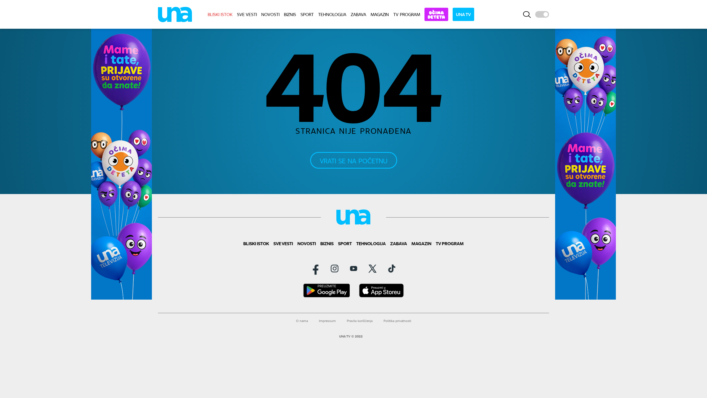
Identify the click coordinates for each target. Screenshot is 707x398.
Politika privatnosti (397, 321)
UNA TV (463, 14)
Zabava (358, 14)
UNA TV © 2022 (351, 336)
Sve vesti (247, 14)
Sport (307, 14)
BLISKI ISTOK (220, 14)
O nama (302, 321)
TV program (406, 14)
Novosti (270, 14)
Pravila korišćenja (360, 321)
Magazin (380, 14)
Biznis (290, 14)
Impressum (327, 321)
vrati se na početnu (353, 160)
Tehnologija (332, 14)
